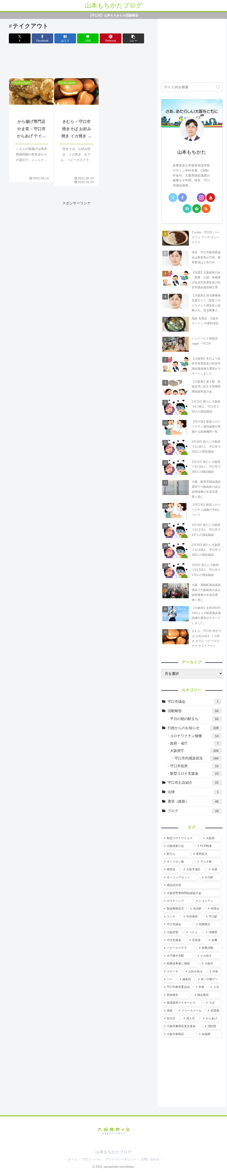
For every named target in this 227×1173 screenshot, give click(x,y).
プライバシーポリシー (120, 1159)
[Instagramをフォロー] (201, 197)
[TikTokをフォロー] (177, 208)
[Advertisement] (76, 61)
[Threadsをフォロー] (191, 197)
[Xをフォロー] (172, 197)
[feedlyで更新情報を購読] (196, 208)
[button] (133, 38)
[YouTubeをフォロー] (210, 197)
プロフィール (91, 1159)
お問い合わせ (150, 1159)
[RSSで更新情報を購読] (206, 208)
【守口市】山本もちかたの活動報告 (113, 15)
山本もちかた (191, 152)
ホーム (72, 1159)
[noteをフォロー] (187, 208)
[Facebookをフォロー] (182, 197)
